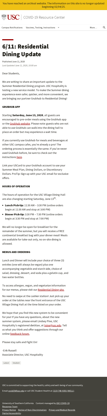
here (19, 157)
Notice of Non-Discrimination (32, 409)
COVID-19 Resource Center (44, 17)
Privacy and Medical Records (62, 409)
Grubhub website (20, 123)
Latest (6, 363)
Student (16, 363)
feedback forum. (20, 333)
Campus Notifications (12, 27)
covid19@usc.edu (16, 390)
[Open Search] (104, 27)
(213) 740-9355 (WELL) (63, 390)
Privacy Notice (9, 409)
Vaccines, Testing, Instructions (40, 27)
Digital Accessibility (11, 413)
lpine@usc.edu (52, 325)
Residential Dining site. (51, 289)
